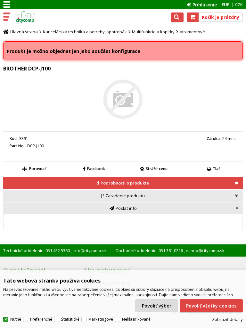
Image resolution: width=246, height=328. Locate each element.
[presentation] (123, 183)
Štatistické (70, 319)
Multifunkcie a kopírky (153, 32)
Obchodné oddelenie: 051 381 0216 (149, 250)
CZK (239, 4)
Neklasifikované (136, 319)
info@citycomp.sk (89, 250)
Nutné (15, 319)
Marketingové (100, 319)
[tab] (123, 183)
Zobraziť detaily (227, 319)
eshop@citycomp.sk (205, 250)
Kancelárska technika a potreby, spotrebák (85, 32)
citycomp (32, 17)
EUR (226, 4)
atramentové (192, 32)
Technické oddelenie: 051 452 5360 (37, 250)
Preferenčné (41, 319)
